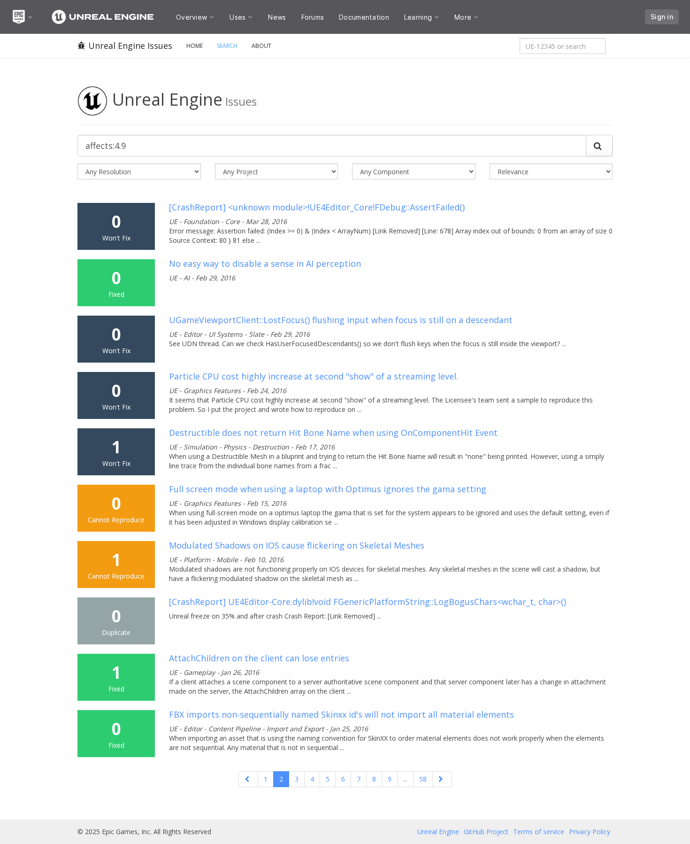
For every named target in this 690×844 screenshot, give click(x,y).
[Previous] (248, 779)
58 (423, 778)
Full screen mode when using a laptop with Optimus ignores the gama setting (327, 489)
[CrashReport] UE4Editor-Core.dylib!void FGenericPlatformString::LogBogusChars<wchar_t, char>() (367, 601)
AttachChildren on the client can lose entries (259, 658)
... (405, 778)
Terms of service (538, 831)
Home (194, 46)
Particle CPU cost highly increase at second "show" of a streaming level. (313, 376)
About (261, 46)
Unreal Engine (438, 831)
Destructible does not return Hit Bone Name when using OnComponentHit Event (333, 432)
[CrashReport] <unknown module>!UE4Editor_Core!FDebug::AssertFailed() (317, 207)
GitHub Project (486, 831)
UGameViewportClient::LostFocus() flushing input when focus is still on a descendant (341, 319)
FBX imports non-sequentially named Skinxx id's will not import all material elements (341, 714)
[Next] (442, 779)
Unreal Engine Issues (130, 45)
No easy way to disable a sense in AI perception (265, 263)
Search (227, 46)
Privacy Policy (589, 831)
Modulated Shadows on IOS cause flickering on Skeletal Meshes (296, 545)
